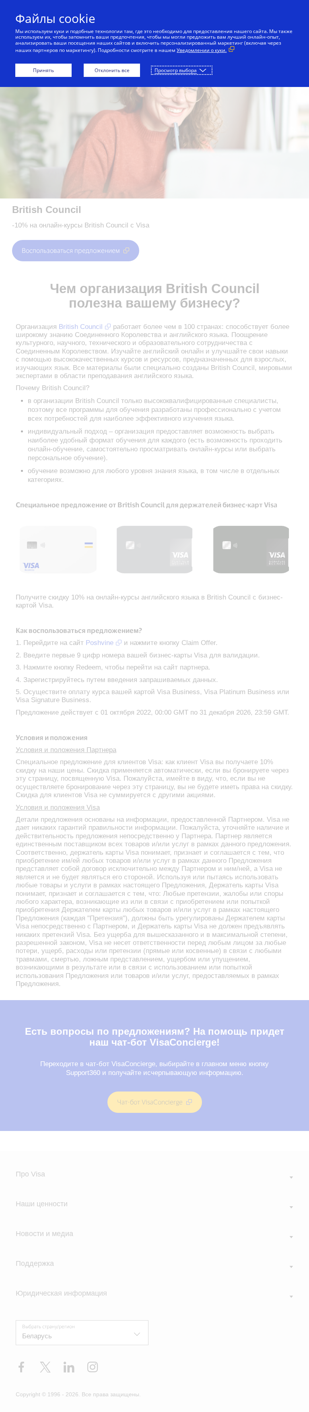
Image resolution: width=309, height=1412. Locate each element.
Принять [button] (43, 70)
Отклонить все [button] (112, 70)
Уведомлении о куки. (202, 50)
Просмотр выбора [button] (175, 70)
